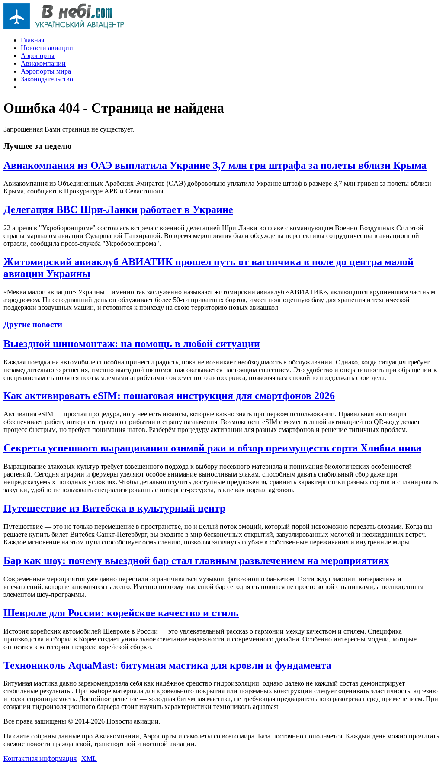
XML (89, 758)
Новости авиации (47, 48)
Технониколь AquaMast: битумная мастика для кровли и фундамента (167, 665)
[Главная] (64, 27)
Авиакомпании (43, 63)
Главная (32, 40)
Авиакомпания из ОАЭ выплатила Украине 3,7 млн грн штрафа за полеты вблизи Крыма (215, 165)
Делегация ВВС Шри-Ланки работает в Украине (118, 209)
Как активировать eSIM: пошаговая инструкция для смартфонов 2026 (169, 395)
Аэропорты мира (46, 71)
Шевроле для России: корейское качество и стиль (121, 612)
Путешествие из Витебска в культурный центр (114, 508)
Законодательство (47, 79)
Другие (16, 324)
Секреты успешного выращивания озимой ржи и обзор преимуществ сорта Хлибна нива (212, 448)
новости (47, 324)
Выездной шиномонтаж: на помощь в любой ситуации (131, 343)
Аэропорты (38, 55)
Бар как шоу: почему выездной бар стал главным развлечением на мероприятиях (196, 560)
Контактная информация (40, 758)
